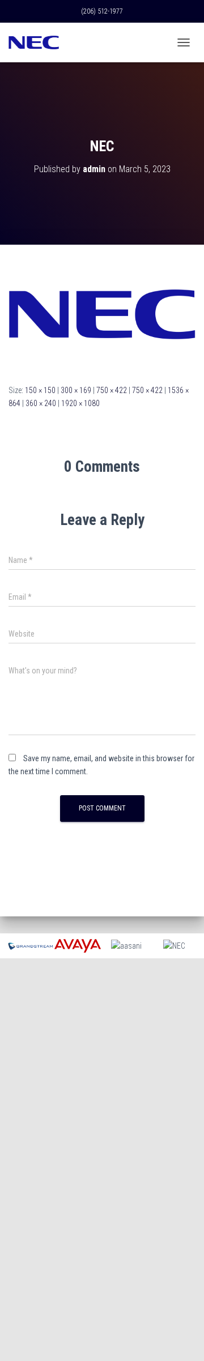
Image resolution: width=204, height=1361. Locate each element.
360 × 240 (41, 403)
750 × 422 (111, 390)
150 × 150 (40, 390)
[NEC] (102, 313)
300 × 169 (76, 390)
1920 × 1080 (80, 403)
